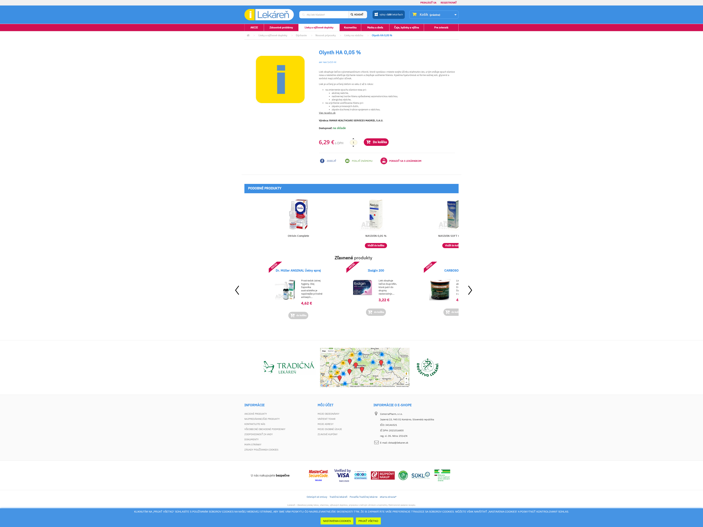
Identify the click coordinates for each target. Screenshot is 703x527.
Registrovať (449, 2)
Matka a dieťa (375, 27)
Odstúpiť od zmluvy (317, 496)
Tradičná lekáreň (338, 496)
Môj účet (325, 405)
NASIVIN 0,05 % (375, 236)
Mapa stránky (252, 444)
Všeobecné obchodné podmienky (264, 429)
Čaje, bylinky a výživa (406, 27)
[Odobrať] (353, 142)
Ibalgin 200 (376, 270)
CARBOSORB (453, 270)
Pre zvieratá (441, 27)
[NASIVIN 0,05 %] (376, 214)
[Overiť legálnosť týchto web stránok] (442, 475)
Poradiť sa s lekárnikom (405, 160)
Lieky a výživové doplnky (319, 27)
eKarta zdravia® (388, 496)
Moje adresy (326, 424)
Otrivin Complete (298, 236)
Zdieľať (331, 160)
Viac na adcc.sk (327, 112)
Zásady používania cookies (261, 449)
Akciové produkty (255, 413)
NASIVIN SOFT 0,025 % (453, 236)
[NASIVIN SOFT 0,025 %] (453, 214)
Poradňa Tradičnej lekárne (363, 496)
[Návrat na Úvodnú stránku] (248, 35)
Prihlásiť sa (428, 2)
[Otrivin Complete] (298, 214)
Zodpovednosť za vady (258, 434)
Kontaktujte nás (254, 424)
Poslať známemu (362, 160)
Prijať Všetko (368, 520)
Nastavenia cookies (337, 520)
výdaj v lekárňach (391, 14)
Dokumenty (251, 439)
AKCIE (254, 27)
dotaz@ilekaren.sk (398, 442)
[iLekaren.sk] (269, 14)
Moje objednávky (328, 413)
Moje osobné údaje (330, 429)
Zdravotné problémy (281, 27)
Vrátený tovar (326, 419)
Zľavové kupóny (328, 434)
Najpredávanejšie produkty (262, 419)
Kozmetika (350, 27)
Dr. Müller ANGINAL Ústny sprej (298, 270)
